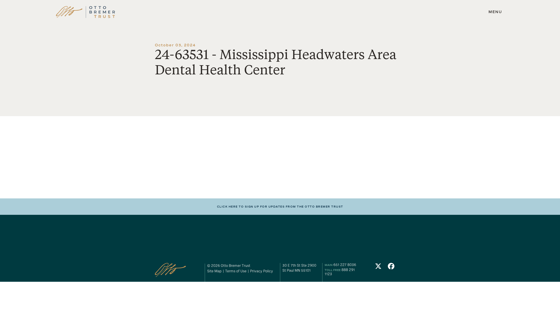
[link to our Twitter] (378, 267)
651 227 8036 (344, 265)
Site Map (214, 271)
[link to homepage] (85, 12)
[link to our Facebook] (391, 267)
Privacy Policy (261, 271)
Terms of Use (236, 271)
